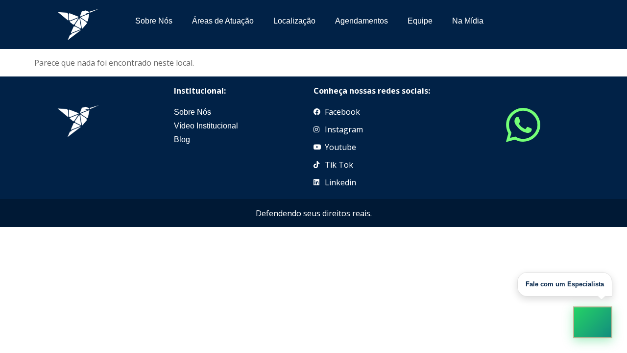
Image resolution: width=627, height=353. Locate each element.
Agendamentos (361, 21)
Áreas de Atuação (223, 21)
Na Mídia (467, 21)
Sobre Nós (153, 21)
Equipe (420, 21)
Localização (294, 21)
